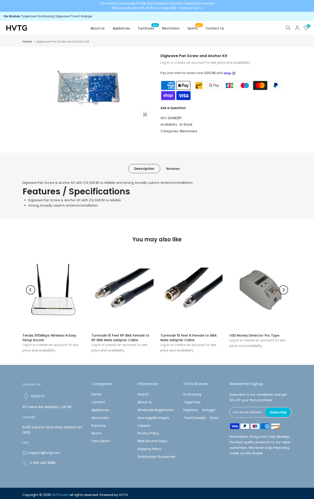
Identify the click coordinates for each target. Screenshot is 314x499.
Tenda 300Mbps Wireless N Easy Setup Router (49, 337)
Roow (214, 417)
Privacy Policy (148, 433)
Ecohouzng (46, 16)
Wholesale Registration (155, 410)
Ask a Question (173, 108)
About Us (97, 28)
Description (144, 168)
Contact (98, 402)
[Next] (283, 289)
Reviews (173, 168)
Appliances (121, 28)
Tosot (75, 16)
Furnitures (148, 28)
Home (27, 41)
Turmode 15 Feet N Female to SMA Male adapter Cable (188, 337)
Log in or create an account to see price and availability (205, 62)
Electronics (171, 28)
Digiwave (62, 16)
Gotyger (86, 16)
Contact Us (215, 28)
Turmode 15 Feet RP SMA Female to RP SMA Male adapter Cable (120, 337)
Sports (194, 28)
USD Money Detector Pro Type (254, 335)
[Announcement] (157, 6)
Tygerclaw (29, 16)
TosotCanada (194, 417)
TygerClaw (191, 402)
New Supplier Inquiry (153, 417)
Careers (143, 425)
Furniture (98, 425)
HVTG (123, 495)
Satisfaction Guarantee (156, 456)
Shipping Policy (149, 449)
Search (143, 394)
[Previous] (30, 289)
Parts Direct (100, 441)
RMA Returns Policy (152, 441)
